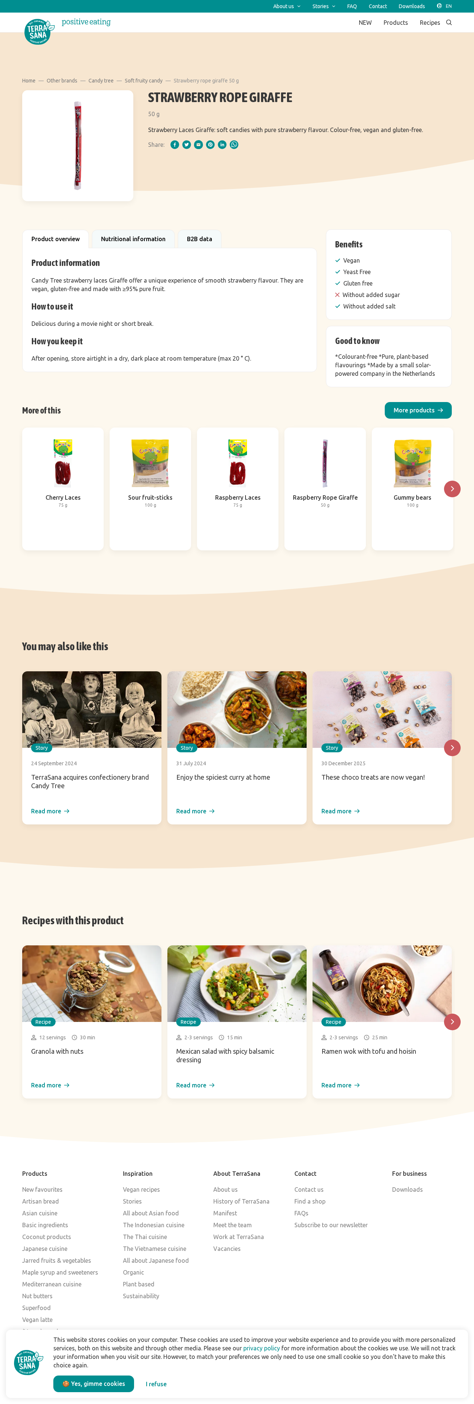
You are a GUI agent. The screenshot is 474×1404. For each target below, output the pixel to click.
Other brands (62, 81)
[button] (418, 410)
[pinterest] (210, 144)
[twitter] (186, 144)
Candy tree (101, 81)
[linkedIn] (222, 144)
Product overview (55, 239)
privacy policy (261, 1348)
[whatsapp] (234, 144)
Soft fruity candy (144, 81)
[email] (198, 144)
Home (29, 81)
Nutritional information (133, 239)
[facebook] (174, 144)
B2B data (199, 239)
